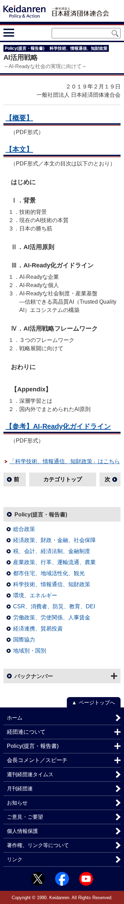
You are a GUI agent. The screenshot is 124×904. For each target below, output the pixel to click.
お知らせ (17, 803)
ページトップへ (97, 702)
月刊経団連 (20, 788)
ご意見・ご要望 (25, 817)
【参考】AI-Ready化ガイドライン (58, 426)
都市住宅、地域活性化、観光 (49, 573)
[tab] (21, 33)
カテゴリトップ (62, 479)
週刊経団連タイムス (30, 774)
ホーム (14, 718)
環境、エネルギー (35, 595)
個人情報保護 (22, 831)
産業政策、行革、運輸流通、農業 (54, 562)
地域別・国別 (29, 651)
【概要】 (19, 118)
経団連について (26, 732)
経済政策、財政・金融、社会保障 (54, 540)
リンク (14, 859)
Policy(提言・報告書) (40, 514)
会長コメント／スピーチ (37, 760)
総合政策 (24, 529)
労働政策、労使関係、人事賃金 (51, 617)
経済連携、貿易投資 (38, 628)
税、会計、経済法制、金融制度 (51, 551)
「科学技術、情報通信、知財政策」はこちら (65, 461)
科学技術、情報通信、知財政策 (51, 584)
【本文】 (19, 149)
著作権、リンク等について (38, 845)
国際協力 (24, 640)
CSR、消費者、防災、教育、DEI (54, 606)
